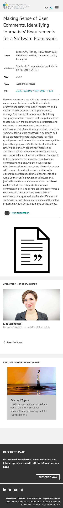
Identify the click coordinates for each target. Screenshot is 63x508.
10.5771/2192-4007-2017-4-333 (34, 90)
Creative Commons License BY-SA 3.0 (43, 504)
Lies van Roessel (12, 323)
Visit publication (20, 212)
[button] (48, 477)
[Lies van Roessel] (31, 304)
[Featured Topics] (31, 381)
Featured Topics (19, 400)
